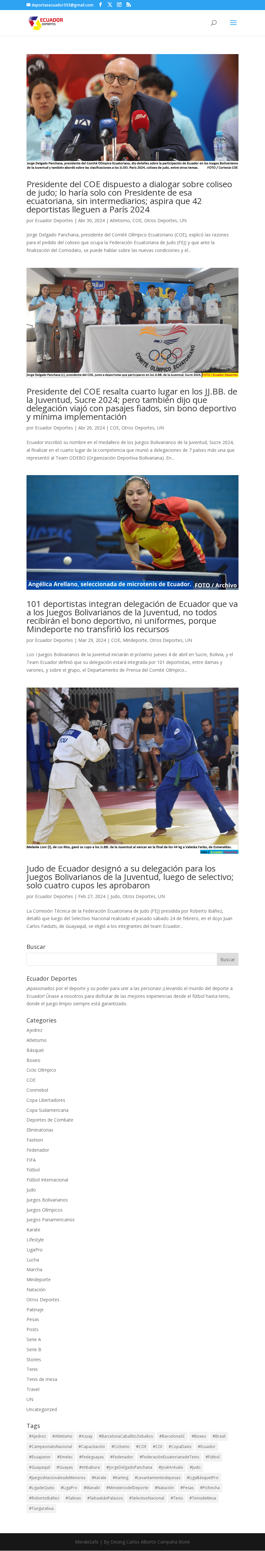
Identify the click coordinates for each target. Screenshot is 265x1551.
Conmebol (37, 1090)
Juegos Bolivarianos (47, 1200)
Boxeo (33, 1060)
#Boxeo (199, 1436)
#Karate (99, 1477)
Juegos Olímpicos (44, 1210)
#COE (141, 1446)
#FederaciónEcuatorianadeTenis (169, 1457)
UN (183, 220)
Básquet (35, 1050)
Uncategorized (41, 1409)
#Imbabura (89, 1467)
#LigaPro (69, 1487)
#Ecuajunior (40, 1457)
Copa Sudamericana (47, 1110)
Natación (36, 1289)
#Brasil (219, 1436)
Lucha (32, 1260)
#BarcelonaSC (172, 1436)
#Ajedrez (37, 1436)
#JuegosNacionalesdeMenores (57, 1477)
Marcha (34, 1269)
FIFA (31, 1160)
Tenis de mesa (41, 1379)
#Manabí (92, 1487)
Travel (32, 1389)
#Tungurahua (41, 1508)
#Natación (164, 1487)
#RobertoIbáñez (44, 1498)
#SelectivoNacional (146, 1498)
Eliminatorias (39, 1130)
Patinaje (35, 1309)
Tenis (32, 1369)
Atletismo (120, 220)
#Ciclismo (120, 1446)
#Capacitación (92, 1446)
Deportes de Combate (49, 1120)
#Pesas (187, 1487)
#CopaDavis (180, 1446)
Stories (33, 1359)
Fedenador (37, 1150)
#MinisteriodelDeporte (127, 1487)
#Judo (195, 1467)
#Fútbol (213, 1457)
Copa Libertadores (45, 1100)
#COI (157, 1446)
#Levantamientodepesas (157, 1477)
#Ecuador (207, 1446)
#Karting (120, 1477)
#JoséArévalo (171, 1467)
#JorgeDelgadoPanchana (129, 1467)
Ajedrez (34, 1030)
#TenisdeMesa (202, 1498)
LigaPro (34, 1250)
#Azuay (85, 1436)
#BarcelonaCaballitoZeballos (126, 1436)
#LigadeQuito (41, 1487)
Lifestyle (35, 1240)
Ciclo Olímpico (41, 1070)
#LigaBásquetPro (202, 1477)
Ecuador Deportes (54, 220)
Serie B (33, 1349)
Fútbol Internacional (47, 1180)
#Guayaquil (39, 1467)
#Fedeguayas (91, 1457)
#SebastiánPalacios (105, 1498)
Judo (115, 896)
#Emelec (65, 1457)
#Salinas (73, 1498)
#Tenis (177, 1498)
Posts (32, 1329)
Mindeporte (135, 640)
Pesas (32, 1319)
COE (137, 220)
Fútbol (33, 1170)
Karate (33, 1229)
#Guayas (65, 1467)
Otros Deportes (160, 220)
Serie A (33, 1339)
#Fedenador (121, 1457)
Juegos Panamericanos (50, 1219)
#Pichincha (210, 1487)
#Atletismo (62, 1436)
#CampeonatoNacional (50, 1446)
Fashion (34, 1140)
